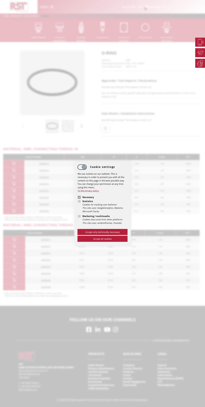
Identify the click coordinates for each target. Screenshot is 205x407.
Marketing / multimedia (96, 216)
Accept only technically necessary (102, 232)
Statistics (87, 201)
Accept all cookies (102, 238)
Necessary (88, 197)
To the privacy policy (88, 190)
